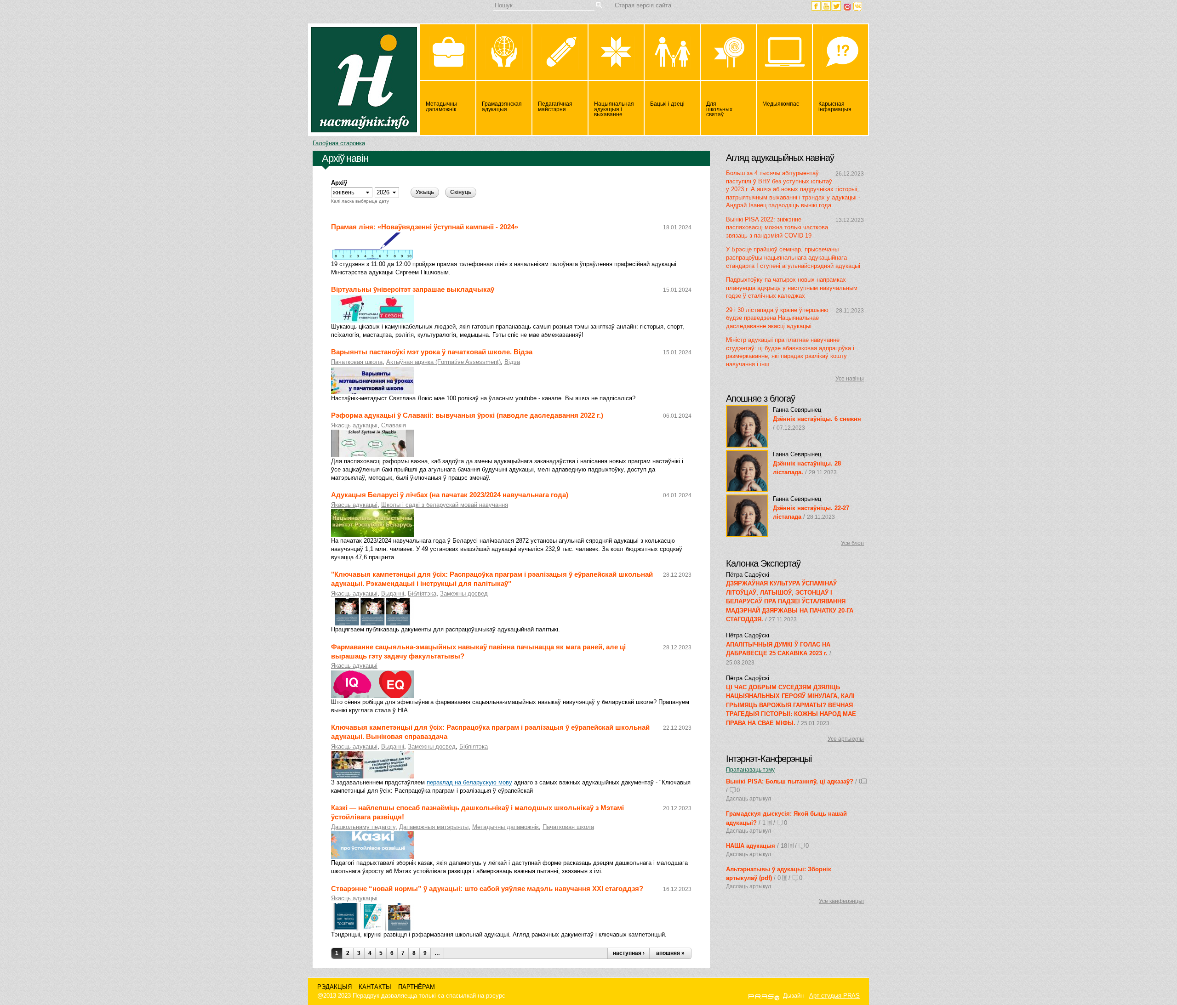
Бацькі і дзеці (667, 104)
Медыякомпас (780, 104)
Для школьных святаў (719, 109)
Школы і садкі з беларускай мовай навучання (444, 504)
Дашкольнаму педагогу (363, 826)
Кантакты (375, 986)
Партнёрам (416, 986)
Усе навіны (849, 378)
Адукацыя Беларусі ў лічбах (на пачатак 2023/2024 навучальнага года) (449, 495)
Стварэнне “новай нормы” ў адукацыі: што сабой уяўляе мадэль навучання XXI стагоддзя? (487, 888)
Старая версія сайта (643, 5)
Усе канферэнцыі (841, 901)
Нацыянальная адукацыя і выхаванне (614, 109)
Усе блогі (852, 543)
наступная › (629, 953)
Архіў (339, 182)
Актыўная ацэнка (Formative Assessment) (443, 361)
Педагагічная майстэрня (555, 107)
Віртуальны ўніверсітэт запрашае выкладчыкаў (412, 289)
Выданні (392, 593)
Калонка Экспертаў (763, 563)
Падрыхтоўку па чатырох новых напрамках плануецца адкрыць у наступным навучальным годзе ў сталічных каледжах (791, 287)
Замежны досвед (464, 593)
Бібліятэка (422, 593)
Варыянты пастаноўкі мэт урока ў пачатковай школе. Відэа (431, 352)
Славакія (393, 425)
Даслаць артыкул (748, 798)
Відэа (512, 361)
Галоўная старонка (339, 143)
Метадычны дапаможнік (441, 107)
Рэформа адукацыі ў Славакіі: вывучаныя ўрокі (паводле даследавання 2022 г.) (467, 415)
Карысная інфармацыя (834, 107)
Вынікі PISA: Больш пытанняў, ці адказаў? (789, 781)
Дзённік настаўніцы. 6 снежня (817, 418)
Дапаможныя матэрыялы (434, 826)
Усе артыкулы (846, 739)
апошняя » (670, 953)
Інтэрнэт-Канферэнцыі (768, 759)
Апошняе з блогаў (760, 398)
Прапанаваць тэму (750, 770)
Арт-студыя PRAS (834, 995)
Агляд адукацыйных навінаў (780, 158)
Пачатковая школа (357, 361)
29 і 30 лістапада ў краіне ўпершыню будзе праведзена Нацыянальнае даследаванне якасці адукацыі (777, 318)
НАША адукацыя (750, 845)
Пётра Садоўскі (747, 574)
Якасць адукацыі (354, 425)
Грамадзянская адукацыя (502, 107)
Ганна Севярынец (797, 409)
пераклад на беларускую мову (469, 782)
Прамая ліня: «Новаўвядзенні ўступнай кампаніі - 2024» (424, 227)
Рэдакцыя (334, 986)
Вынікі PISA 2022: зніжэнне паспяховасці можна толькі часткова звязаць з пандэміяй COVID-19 (777, 227)
